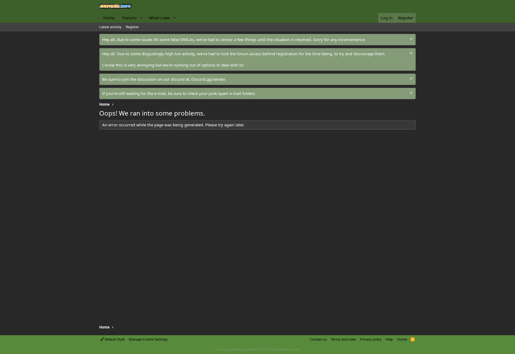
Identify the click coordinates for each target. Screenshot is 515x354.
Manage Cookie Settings (148, 339)
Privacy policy (371, 339)
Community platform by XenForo (257, 349)
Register (132, 26)
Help (389, 339)
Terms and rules (343, 339)
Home (109, 17)
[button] (141, 18)
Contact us (318, 339)
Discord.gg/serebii (208, 79)
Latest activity (110, 26)
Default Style (114, 339)
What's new (159, 17)
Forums (130, 17)
